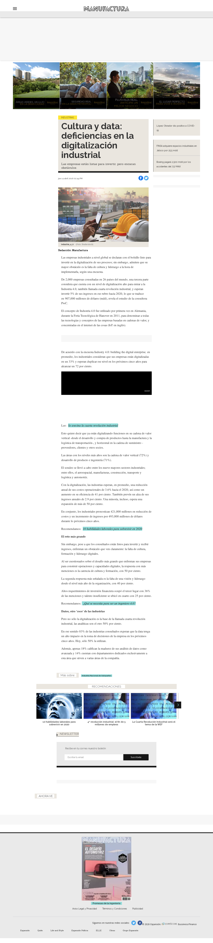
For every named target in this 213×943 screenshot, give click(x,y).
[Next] (177, 705)
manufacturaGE (133, 923)
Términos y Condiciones (114, 908)
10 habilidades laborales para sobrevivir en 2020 (112, 529)
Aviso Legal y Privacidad (84, 908)
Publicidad (137, 908)
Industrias (67, 117)
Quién (40, 930)
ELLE (99, 930)
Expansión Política (79, 930)
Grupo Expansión (130, 930)
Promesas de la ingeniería (106, 903)
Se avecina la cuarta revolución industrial (93, 425)
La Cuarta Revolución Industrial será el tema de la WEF (153, 723)
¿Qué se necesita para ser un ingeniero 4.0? (109, 603)
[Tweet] (146, 178)
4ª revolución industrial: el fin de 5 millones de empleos (106, 723)
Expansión (25, 930)
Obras (112, 930)
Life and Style (57, 930)
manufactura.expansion (140, 923)
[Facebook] (140, 178)
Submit (136, 757)
